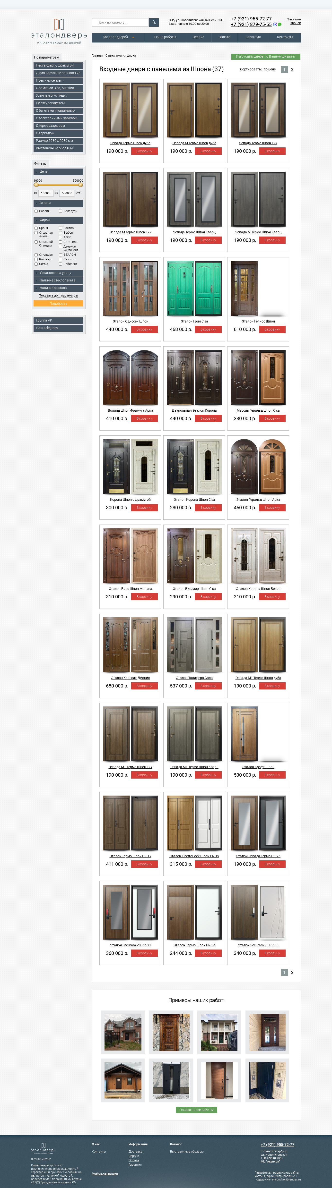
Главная (97, 55)
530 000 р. (245, 775)
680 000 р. (117, 686)
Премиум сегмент (50, 80)
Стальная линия (46, 234)
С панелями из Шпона (120, 55)
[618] (219, 1080)
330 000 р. (245, 418)
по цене (270, 69)
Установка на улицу (55, 273)
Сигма (43, 264)
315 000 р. (181, 864)
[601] (171, 1080)
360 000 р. (117, 953)
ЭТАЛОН (69, 254)
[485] (123, 1032)
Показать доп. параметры (58, 295)
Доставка (135, 1151)
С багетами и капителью (55, 110)
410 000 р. (117, 418)
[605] (267, 1032)
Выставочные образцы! (55, 148)
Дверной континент (70, 248)
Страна (45, 203)
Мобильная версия (105, 1173)
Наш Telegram (47, 328)
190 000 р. (117, 151)
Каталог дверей (115, 37)
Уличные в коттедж (51, 95)
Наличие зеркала (53, 288)
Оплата (224, 37)
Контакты (285, 37)
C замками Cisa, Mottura (55, 88)
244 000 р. (181, 953)
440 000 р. (117, 329)
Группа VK (44, 320)
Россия (44, 211)
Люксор (69, 259)
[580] (123, 1080)
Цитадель (70, 242)
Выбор (68, 232)
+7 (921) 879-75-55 (251, 24)
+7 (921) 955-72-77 (251, 19)
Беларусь (70, 211)
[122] (171, 1032)
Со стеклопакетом (50, 103)
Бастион (69, 228)
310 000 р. (117, 597)
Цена (44, 171)
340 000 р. (245, 953)
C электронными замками (56, 118)
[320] (267, 1080)
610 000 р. (245, 329)
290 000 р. (181, 597)
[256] (219, 1032)
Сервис (198, 37)
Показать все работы (196, 1110)
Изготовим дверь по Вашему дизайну (266, 56)
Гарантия (253, 37)
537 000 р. (181, 686)
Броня (43, 228)
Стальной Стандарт (46, 243)
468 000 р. (181, 329)
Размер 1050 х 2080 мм (54, 141)
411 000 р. (117, 864)
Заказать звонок (294, 21)
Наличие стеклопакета (57, 280)
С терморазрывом (50, 125)
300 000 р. (117, 507)
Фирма (45, 220)
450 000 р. (245, 507)
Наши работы (165, 37)
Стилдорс (46, 254)
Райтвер (45, 259)
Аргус (67, 237)
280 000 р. (181, 507)
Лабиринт (70, 264)
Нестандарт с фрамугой (55, 65)
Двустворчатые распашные (58, 73)
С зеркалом (45, 133)
